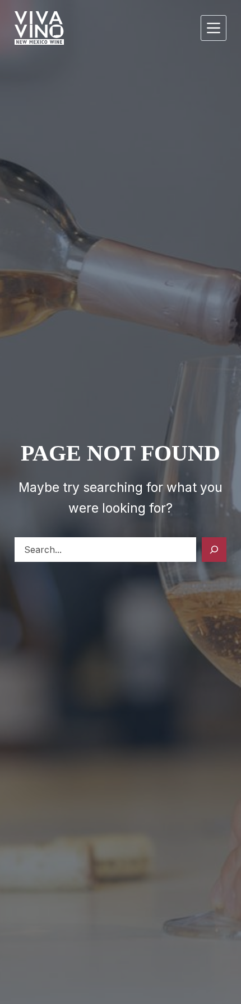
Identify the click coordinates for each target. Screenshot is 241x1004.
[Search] (214, 549)
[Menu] (213, 28)
